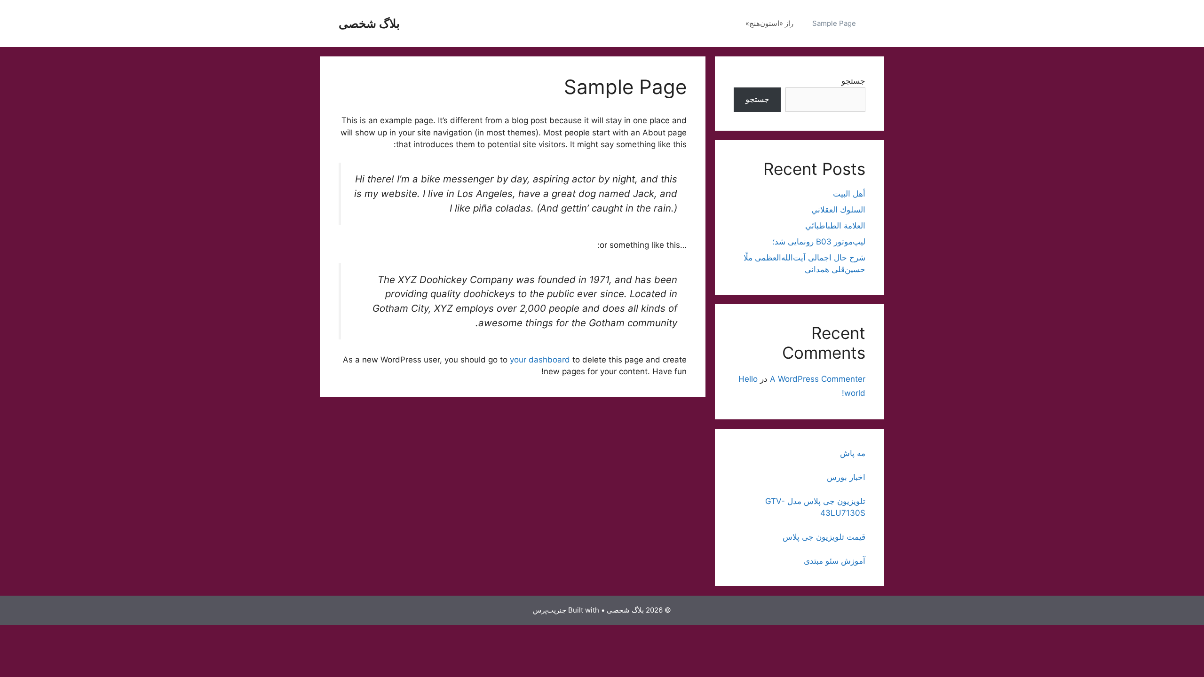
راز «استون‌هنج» (769, 23)
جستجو (853, 81)
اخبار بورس (846, 477)
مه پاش (852, 453)
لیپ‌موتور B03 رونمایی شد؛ (818, 241)
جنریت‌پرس (549, 610)
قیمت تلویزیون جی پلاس (824, 537)
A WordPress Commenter (817, 379)
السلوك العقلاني (838, 209)
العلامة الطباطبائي (835, 225)
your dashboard (540, 359)
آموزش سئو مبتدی (834, 561)
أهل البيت (849, 193)
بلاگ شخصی (369, 23)
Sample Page (834, 23)
